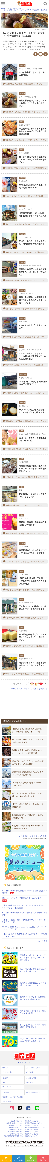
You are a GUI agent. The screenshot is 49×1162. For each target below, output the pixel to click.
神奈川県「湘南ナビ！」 (16, 1131)
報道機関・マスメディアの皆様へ (13, 1097)
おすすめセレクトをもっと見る (33, 836)
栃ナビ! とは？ (26, 1062)
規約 (3, 1082)
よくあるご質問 (31, 1078)
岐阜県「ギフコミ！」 (16, 1127)
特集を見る (43, 1160)
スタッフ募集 (6, 1101)
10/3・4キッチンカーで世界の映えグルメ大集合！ (22, 898)
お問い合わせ (30, 1082)
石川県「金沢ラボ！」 (16, 1134)
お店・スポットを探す (6, 1160)
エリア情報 (30, 1160)
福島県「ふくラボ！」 (16, 1125)
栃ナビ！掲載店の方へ (33, 1092)
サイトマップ (6, 1086)
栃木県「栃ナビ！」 (17, 1121)
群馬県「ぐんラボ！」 (16, 1129)
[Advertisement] (24, 703)
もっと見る (42, 941)
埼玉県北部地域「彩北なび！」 (14, 1136)
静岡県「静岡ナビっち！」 (15, 1123)
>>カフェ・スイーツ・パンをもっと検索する (29, 689)
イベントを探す (18, 1160)
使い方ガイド (6, 1078)
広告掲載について (8, 1092)
